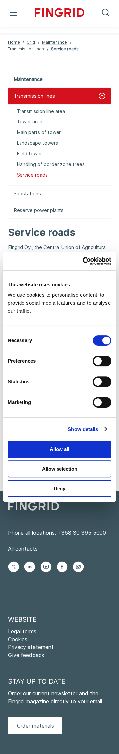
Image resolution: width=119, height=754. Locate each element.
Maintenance (54, 42)
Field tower (29, 153)
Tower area (29, 121)
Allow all (59, 449)
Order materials (35, 725)
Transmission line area (41, 111)
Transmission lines (26, 48)
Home (14, 42)
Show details (83, 429)
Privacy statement (31, 647)
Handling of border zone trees (51, 164)
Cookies (17, 639)
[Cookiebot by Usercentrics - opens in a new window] (84, 261)
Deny (59, 488)
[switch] (102, 361)
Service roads (32, 175)
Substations (27, 193)
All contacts (23, 548)
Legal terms (22, 631)
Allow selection (59, 469)
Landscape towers (37, 143)
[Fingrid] (59, 13)
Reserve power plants (39, 210)
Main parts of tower (39, 132)
